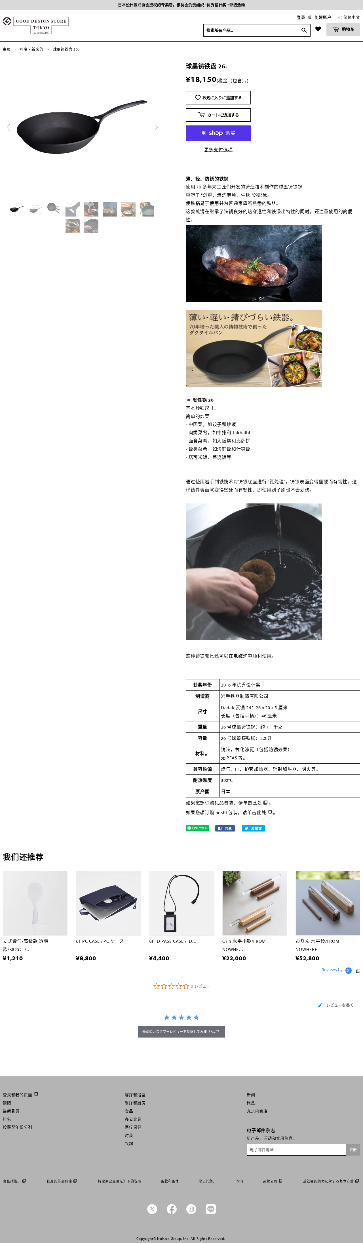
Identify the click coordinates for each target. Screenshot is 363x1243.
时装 (129, 1135)
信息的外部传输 (59, 1181)
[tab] (336, 1005)
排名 (7, 1119)
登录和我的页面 (17, 1094)
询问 (240, 1181)
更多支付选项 (218, 149)
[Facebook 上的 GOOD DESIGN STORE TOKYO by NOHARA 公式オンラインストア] (172, 1212)
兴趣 (129, 1143)
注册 (353, 1150)
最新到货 (11, 1111)
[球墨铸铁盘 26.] (17, 209)
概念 (251, 1102)
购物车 (347, 29)
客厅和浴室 (135, 1094)
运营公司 (270, 1181)
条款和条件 (170, 1181)
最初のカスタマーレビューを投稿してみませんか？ (181, 1031)
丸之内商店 (257, 1111)
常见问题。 (208, 1181)
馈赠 (7, 1102)
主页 (7, 49)
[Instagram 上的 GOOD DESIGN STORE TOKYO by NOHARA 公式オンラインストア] (191, 1212)
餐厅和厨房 (135, 1102)
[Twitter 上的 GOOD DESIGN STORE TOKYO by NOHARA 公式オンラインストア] (152, 1212)
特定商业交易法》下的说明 (120, 1181)
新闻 (251, 1094)
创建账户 (323, 17)
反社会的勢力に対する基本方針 (328, 1181)
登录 (301, 17)
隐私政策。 (12, 1181)
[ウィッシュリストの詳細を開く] (318, 29)
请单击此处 (250, 803)
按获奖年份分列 (17, 1127)
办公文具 (133, 1119)
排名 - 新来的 (31, 49)
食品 (129, 1111)
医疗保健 (133, 1127)
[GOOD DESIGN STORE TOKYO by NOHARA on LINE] (211, 1212)
